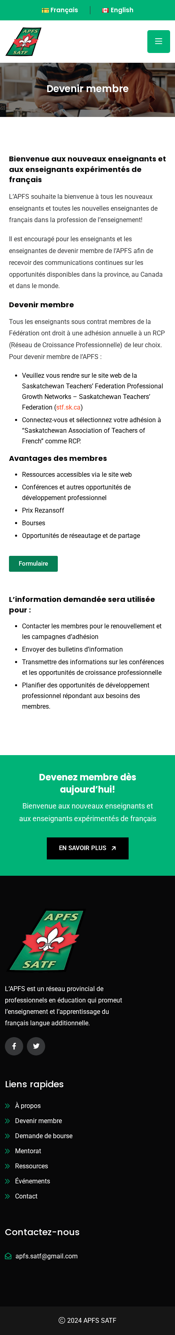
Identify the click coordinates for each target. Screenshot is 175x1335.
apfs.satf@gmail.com (46, 1256)
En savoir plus (82, 848)
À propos (28, 1106)
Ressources (31, 1166)
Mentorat (28, 1151)
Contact (26, 1196)
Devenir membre (38, 1121)
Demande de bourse (43, 1136)
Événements (32, 1181)
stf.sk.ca (68, 407)
